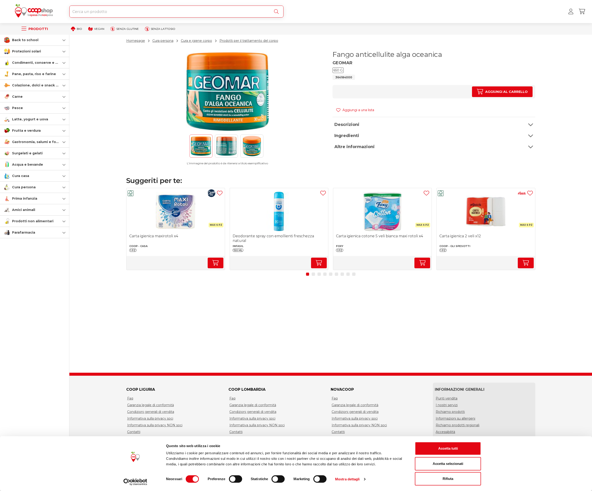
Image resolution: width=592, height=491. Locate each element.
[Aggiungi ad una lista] (220, 193)
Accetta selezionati (448, 464)
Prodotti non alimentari (32, 221)
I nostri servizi (447, 405)
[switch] (235, 479)
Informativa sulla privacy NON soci (154, 425)
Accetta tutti (448, 448)
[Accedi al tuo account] (570, 11)
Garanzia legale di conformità (150, 405)
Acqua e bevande (27, 164)
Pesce (17, 108)
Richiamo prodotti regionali (457, 425)
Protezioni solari (26, 51)
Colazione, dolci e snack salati (38, 85)
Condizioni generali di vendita (150, 412)
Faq (130, 398)
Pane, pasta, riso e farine (34, 74)
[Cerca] (277, 11)
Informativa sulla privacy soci (150, 418)
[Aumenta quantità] (215, 263)
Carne (17, 97)
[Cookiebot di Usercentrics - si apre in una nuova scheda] (135, 482)
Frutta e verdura (26, 130)
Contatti (133, 432)
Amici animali (23, 210)
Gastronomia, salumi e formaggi (40, 142)
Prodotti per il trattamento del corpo (248, 41)
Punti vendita (446, 398)
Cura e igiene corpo (196, 41)
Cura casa (20, 176)
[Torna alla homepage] (35, 11)
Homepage (135, 41)
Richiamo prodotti (450, 412)
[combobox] (176, 11)
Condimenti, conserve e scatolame (43, 63)
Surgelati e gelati (27, 153)
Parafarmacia (23, 232)
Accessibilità (445, 432)
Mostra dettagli (347, 479)
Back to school (25, 40)
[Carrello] (581, 11)
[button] (34, 40)
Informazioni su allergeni (455, 418)
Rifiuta (448, 479)
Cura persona (24, 187)
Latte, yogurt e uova (30, 119)
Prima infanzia (24, 198)
